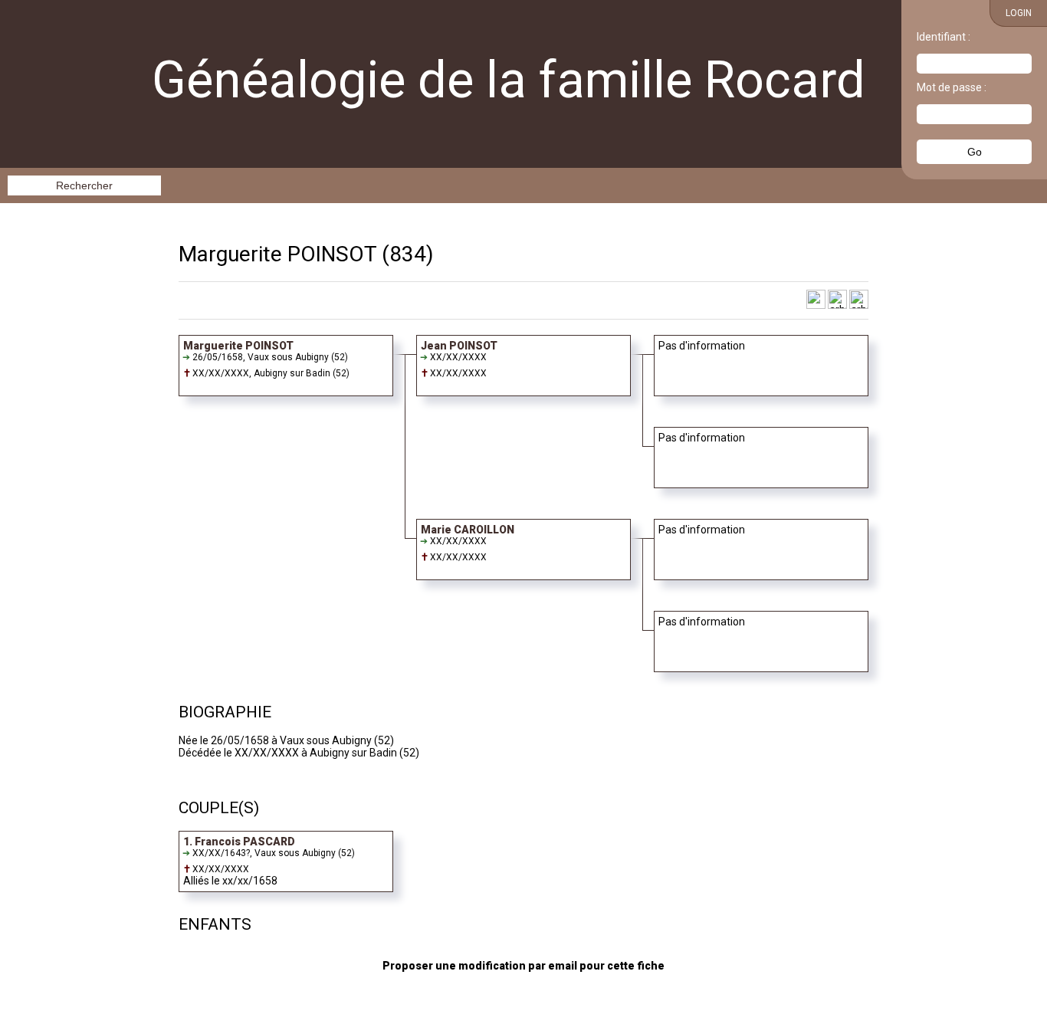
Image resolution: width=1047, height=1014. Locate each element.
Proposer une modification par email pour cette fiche (523, 966)
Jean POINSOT (459, 346)
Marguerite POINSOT (238, 346)
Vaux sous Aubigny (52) (298, 357)
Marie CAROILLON (467, 529)
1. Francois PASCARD (239, 841)
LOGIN (1019, 13)
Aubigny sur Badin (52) (302, 373)
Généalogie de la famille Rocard (508, 80)
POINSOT (331, 254)
